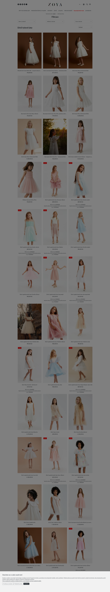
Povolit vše (26, 583)
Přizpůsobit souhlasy (18, 583)
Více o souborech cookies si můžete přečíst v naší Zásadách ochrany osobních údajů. (21, 581)
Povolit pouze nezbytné (7, 583)
